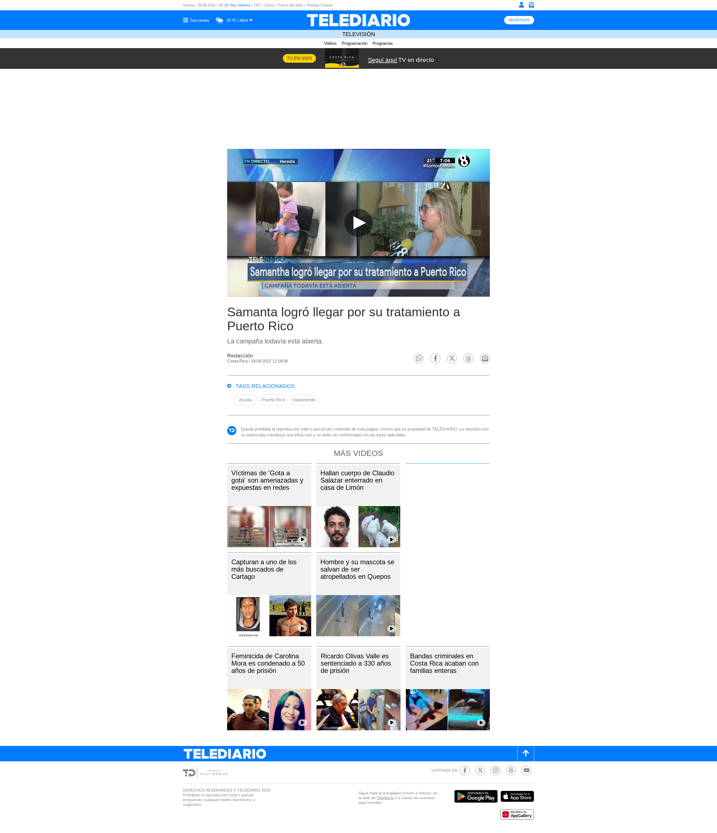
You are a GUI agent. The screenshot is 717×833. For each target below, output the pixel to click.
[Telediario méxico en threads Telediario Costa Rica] (511, 770)
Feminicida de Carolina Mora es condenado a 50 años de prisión (268, 663)
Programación (354, 43)
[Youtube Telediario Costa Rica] (526, 770)
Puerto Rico (273, 399)
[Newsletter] (531, 6)
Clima (269, 5)
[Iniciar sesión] (521, 5)
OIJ (257, 5)
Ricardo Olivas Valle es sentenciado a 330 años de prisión (356, 663)
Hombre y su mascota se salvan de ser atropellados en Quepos (357, 569)
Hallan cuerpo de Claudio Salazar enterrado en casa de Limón (357, 480)
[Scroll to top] (525, 753)
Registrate (519, 20)
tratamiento (304, 399)
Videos (330, 43)
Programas (383, 43)
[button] (418, 358)
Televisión (358, 34)
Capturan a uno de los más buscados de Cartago (264, 569)
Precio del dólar (290, 5)
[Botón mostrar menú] (197, 20)
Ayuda (245, 399)
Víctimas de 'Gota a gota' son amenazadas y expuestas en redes (267, 480)
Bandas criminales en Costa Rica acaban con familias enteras (444, 663)
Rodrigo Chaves (320, 5)
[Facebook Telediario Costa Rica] (465, 770)
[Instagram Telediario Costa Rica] (495, 770)
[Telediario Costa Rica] (358, 20)
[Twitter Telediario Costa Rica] (480, 770)
